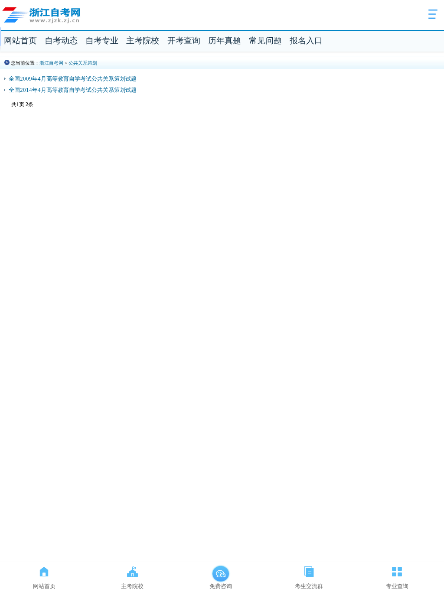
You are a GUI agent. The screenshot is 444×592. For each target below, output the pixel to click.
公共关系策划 (83, 62)
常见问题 (265, 40)
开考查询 (183, 40)
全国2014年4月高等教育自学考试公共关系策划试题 (73, 90)
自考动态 (61, 40)
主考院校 (142, 40)
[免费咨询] (220, 570)
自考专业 (101, 40)
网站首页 (20, 40)
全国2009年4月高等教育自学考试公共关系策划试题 (73, 78)
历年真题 (224, 40)
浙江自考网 (51, 62)
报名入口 (306, 40)
